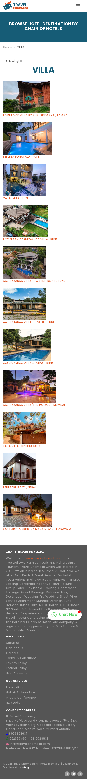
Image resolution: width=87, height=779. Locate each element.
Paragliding (14, 687)
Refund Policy (16, 668)
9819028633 (40, 739)
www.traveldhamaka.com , (46, 558)
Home (7, 47)
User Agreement (18, 673)
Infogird (27, 767)
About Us (13, 643)
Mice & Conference (21, 698)
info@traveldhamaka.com (30, 744)
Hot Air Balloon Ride (20, 692)
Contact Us (14, 648)
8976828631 (18, 734)
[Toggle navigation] (78, 6)
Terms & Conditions (21, 658)
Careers (12, 653)
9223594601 (19, 739)
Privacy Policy (16, 663)
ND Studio (13, 703)
